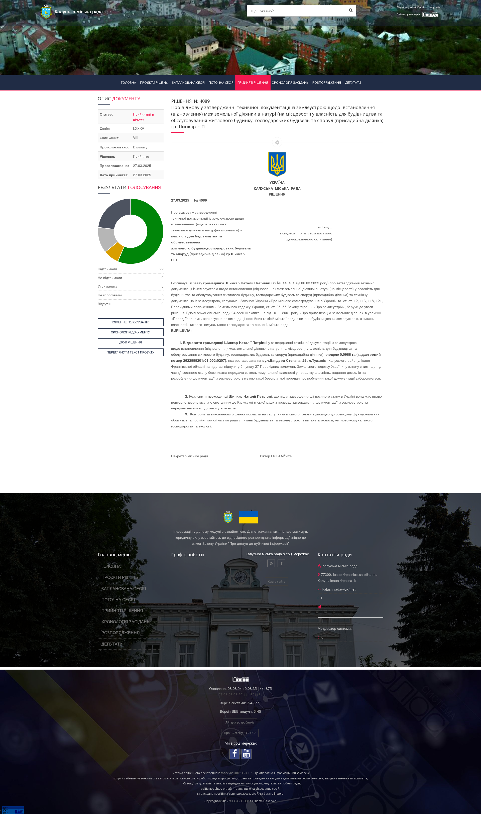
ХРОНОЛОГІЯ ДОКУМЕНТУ (130, 332)
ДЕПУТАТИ (353, 82)
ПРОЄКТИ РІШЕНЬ (154, 82)
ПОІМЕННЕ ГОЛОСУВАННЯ (130, 322)
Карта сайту (276, 581)
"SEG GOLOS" (239, 801)
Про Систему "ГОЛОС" (240, 733)
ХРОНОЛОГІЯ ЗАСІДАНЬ (290, 82)
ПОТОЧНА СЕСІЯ (221, 82)
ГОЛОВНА (128, 82)
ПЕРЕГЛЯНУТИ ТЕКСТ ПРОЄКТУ (130, 352)
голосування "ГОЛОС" (236, 773)
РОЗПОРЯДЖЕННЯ (326, 82)
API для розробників (239, 722)
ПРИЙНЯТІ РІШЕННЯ (252, 82)
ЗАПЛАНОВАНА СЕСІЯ (188, 82)
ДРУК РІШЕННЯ (130, 342)
